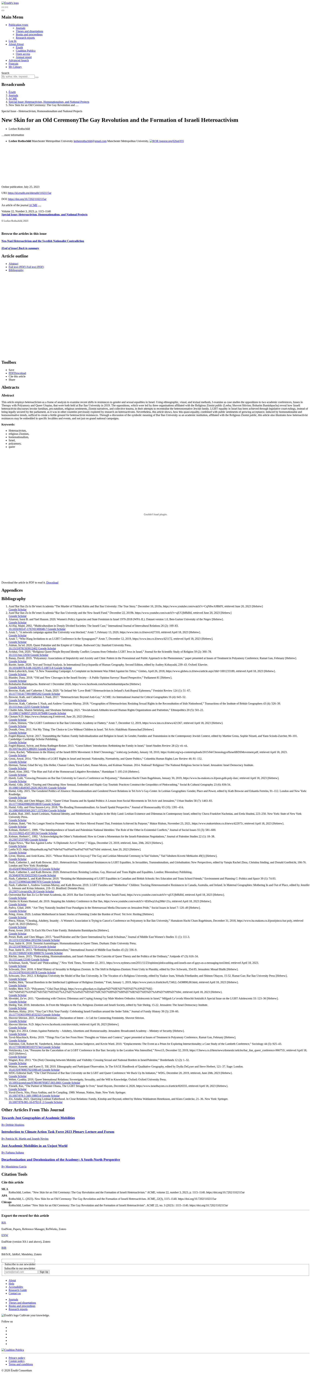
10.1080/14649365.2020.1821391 (28, 787)
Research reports (25, 37)
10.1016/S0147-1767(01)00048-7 (28, 629)
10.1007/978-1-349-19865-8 (25, 1095)
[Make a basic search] (2, 7)
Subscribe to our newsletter (19, 1268)
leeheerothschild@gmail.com (90, 141)
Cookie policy (17, 1361)
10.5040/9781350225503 (23, 875)
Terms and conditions (21, 1364)
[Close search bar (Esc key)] (6, 7)
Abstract (13, 263)
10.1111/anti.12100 (19, 959)
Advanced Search (19, 60)
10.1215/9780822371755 (23, 946)
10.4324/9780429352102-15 (25, 868)
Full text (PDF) (17, 266)
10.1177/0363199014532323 (25, 1014)
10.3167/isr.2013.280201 (23, 748)
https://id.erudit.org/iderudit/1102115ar (29, 192)
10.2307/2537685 (19, 839)
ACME (13, 98)
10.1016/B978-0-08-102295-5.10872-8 (31, 667)
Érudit (19, 47)
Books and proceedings (29, 34)
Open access (23, 53)
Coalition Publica (25, 50)
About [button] (12, 44)
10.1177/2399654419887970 (25, 881)
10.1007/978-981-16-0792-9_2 (26, 1102)
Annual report (24, 57)
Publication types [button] (18, 24)
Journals (20, 28)
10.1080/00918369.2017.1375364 (28, 810)
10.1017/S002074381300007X (26, 953)
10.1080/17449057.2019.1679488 (28, 713)
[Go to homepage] (10, 3)
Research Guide (18, 1290)
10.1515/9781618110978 (23, 972)
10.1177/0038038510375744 (25, 1047)
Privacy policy (17, 1357)
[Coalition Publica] (12, 1349)
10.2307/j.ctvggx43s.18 (22, 891)
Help (11, 1283)
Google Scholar (17, 609)
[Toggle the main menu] (2, 10)
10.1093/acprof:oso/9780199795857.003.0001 (35, 1082)
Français (13, 63)
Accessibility (16, 1286)
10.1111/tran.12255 (19, 706)
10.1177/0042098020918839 (25, 804)
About (20, 44)
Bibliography (16, 270)
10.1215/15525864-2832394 (25, 940)
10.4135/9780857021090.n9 (25, 1069)
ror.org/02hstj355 (174, 141)
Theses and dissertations (29, 31)
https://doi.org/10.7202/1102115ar (27, 199)
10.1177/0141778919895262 (25, 693)
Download (52, 582)
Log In (12, 40)
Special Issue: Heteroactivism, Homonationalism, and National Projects (49, 101)
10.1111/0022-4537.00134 (24, 833)
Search (5, 73)
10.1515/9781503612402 (23, 648)
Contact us (15, 1293)
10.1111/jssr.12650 (19, 654)
